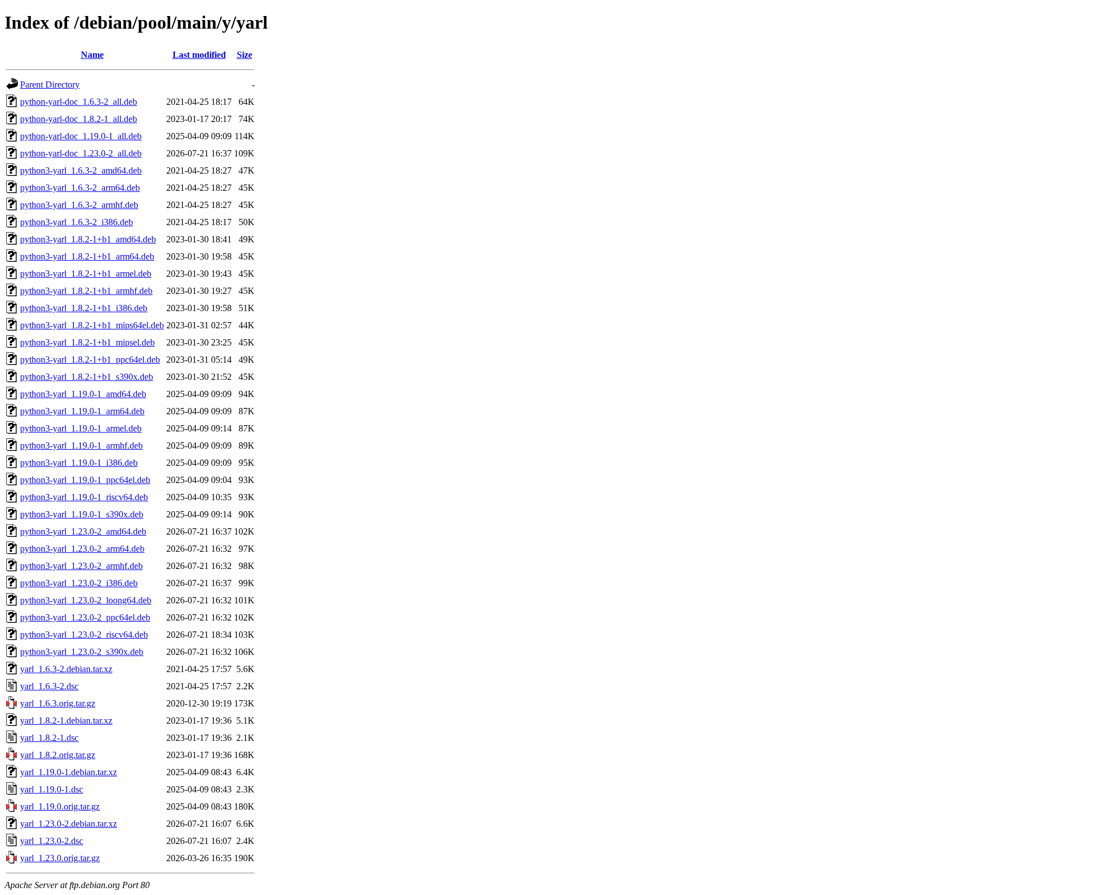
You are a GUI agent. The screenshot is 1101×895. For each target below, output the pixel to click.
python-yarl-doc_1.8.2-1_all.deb (78, 119)
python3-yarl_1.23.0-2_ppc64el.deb (85, 617)
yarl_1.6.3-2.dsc (49, 686)
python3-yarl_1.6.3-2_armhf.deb (79, 205)
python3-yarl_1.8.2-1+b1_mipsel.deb (87, 342)
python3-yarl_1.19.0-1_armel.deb (81, 428)
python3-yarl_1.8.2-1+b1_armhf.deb (86, 291)
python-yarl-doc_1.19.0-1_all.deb (81, 136)
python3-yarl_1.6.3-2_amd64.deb (81, 170)
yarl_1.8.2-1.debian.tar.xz (66, 720)
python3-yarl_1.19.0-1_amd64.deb (83, 394)
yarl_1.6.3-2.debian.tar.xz (66, 669)
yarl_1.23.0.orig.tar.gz (60, 858)
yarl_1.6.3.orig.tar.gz (57, 703)
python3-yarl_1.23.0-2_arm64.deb (82, 549)
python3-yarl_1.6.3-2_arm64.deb (80, 188)
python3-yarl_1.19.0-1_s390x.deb (81, 514)
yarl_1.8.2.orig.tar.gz (57, 755)
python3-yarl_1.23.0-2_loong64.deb (85, 600)
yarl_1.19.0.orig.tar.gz (60, 806)
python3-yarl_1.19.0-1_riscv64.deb (84, 497)
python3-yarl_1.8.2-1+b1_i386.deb (83, 308)
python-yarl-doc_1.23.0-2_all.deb (81, 153)
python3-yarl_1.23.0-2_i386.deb (79, 583)
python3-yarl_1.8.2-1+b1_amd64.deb (88, 239)
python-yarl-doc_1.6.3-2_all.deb (78, 102)
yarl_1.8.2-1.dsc (49, 738)
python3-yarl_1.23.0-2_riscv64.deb (84, 634)
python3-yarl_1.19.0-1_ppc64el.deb (85, 480)
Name (92, 55)
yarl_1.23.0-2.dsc (51, 841)
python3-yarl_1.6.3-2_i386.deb (76, 222)
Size (244, 55)
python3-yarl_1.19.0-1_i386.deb (79, 463)
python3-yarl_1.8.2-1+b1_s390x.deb (86, 377)
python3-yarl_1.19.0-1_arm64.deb (82, 411)
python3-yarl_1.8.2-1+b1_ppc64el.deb (90, 359)
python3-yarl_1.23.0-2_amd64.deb (83, 531)
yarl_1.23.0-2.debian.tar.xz (68, 824)
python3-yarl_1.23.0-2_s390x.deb (81, 652)
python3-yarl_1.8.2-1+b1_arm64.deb (87, 256)
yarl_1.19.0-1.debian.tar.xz (68, 772)
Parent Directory (50, 84)
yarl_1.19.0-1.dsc (51, 789)
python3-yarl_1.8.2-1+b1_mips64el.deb (92, 325)
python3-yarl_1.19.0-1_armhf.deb (81, 445)
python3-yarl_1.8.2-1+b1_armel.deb (85, 273)
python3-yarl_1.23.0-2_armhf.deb (81, 566)
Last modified (199, 55)
